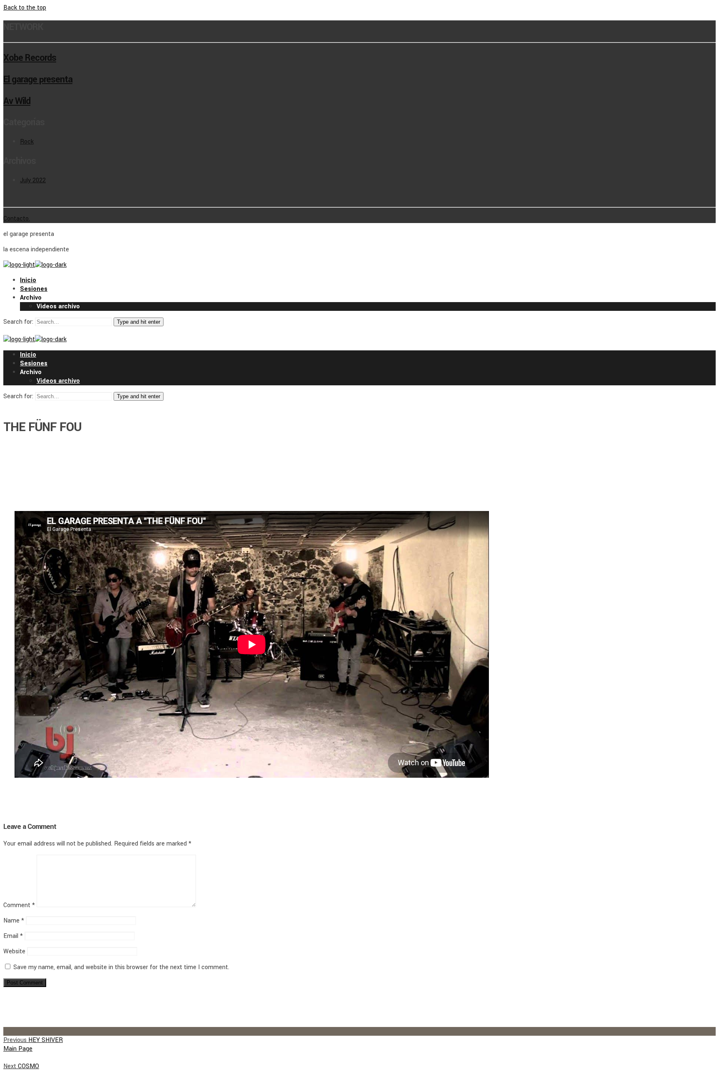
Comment (19, 905)
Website (14, 951)
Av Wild (16, 101)
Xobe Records (29, 57)
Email (13, 936)
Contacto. (16, 218)
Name (13, 920)
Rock (27, 141)
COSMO (21, 1066)
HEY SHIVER (33, 1040)
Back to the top (24, 7)
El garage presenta (37, 79)
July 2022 (33, 180)
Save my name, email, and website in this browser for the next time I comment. (121, 967)
